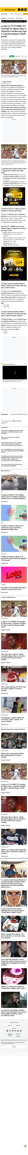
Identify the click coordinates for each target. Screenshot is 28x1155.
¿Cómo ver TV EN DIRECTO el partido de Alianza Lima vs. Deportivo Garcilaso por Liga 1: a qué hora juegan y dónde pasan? (13, 793)
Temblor (11, 13)
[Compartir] (25, 56)
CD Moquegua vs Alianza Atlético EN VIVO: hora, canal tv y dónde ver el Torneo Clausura (12, 888)
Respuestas (4, 723)
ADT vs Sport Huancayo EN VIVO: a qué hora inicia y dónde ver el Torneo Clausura (13, 857)
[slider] (15, 418)
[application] (15, 415)
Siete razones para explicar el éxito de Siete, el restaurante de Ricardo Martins (11, 634)
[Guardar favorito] (22, 56)
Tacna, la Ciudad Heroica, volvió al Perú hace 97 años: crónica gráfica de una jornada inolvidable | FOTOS (12, 620)
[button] (7, 415)
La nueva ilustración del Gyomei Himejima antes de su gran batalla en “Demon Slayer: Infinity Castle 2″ (12, 1079)
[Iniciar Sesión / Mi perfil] (25, 9)
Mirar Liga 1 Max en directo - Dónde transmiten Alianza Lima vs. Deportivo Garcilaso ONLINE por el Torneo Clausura (13, 825)
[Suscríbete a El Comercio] (22, 9)
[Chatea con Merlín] (19, 9)
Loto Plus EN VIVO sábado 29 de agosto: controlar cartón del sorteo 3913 (13, 757)
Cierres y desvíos (18, 13)
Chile (2, 692)
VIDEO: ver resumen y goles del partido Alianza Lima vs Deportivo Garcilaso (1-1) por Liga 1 (13, 1020)
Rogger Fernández (7, 81)
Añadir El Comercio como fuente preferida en (14, 21)
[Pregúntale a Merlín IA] (25, 1146)
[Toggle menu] (2, 9)
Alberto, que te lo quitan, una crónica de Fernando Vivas (10, 607)
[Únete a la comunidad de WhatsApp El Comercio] (11, 56)
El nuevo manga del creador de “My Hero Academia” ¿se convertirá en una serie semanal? (13, 1105)
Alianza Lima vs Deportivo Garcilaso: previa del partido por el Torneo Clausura (12, 924)
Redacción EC (4, 670)
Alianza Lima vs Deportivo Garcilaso (18, 457)
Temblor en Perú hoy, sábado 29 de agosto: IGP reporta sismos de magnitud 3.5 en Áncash (13, 727)
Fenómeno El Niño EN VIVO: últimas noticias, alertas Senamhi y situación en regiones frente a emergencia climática (13, 665)
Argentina (3, 753)
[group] (5, 420)
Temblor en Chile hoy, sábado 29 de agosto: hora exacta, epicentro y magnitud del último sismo (12, 696)
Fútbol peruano (4, 787)
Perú (2, 661)
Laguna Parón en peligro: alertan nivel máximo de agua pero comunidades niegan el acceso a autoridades (12, 601)
